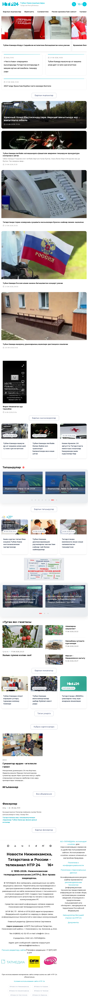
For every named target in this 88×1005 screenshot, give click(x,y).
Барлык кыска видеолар (44, 418)
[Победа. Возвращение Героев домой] (44, 569)
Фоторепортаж (34, 588)
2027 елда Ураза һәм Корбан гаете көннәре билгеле (27, 86)
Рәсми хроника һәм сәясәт (64, 12)
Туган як (5, 651)
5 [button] (45, 500)
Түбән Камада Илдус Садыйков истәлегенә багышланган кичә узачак (36, 45)
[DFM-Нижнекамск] (34, 962)
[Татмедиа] (13, 962)
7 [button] (52, 500)
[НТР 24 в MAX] (8, 846)
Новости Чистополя (19, 995)
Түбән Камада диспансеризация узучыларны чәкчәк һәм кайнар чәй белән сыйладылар (44, 544)
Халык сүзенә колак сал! (17, 655)
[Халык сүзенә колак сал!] (23, 636)
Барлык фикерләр (44, 830)
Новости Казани (41, 986)
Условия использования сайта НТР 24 (29, 981)
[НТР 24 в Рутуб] (43, 846)
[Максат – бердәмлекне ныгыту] (54, 660)
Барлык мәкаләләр (44, 671)
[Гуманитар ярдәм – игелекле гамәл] (23, 744)
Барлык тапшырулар (44, 509)
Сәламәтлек (43, 12)
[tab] (41, 36)
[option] (12, 11)
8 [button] (56, 500)
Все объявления (44, 794)
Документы (73, 922)
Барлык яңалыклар (12, 12)
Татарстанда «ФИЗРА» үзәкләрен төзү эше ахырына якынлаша (73, 698)
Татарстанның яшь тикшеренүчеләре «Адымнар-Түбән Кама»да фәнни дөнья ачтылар (20, 820)
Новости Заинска (40, 995)
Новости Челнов (41, 991)
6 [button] (49, 500)
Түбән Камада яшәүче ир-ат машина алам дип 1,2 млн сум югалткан (14, 446)
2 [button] (35, 500)
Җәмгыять (29, 12)
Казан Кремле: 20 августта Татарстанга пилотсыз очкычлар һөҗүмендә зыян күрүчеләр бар (72, 448)
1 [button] (32, 500)
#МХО (5, 760)
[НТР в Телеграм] (36, 846)
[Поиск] (74, 4)
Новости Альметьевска (19, 991)
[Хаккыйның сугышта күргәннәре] (54, 645)
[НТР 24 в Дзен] (51, 846)
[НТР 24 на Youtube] (15, 846)
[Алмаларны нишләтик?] (54, 630)
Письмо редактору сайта (13, 950)
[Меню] (84, 4)
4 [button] (42, 500)
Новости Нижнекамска (20, 986)
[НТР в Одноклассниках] (29, 846)
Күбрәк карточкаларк (44, 727)
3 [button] (38, 500)
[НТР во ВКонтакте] (22, 846)
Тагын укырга (44, 713)
